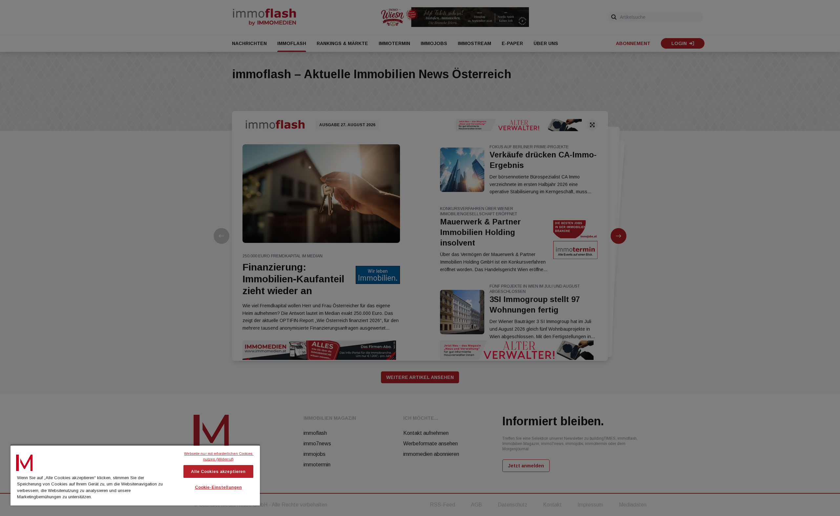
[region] (135, 474)
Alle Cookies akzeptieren (218, 471)
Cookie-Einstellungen (218, 487)
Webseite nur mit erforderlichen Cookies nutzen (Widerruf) (218, 456)
